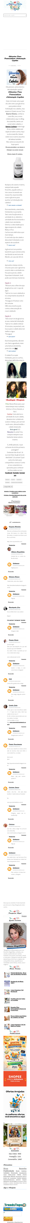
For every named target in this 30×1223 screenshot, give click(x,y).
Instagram (17, 620)
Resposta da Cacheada (16, 482)
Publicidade (8, 1171)
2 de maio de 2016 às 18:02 (14, 609)
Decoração (14, 1173)
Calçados (15, 1184)
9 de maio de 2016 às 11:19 (18, 733)
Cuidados (19, 479)
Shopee (11, 1184)
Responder (23, 543)
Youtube (16, 473)
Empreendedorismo (9, 1179)
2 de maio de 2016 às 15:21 (17, 553)
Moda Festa (22, 1175)
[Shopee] (15, 1086)
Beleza (25, 1176)
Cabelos (7, 479)
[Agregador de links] (13, 1210)
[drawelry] (15, 1146)
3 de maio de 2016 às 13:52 (18, 628)
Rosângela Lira (14, 607)
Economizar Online (22, 1181)
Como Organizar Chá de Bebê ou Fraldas (18, 1025)
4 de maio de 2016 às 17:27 (14, 746)
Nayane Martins (15, 527)
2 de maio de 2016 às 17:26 (14, 578)
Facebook (8, 473)
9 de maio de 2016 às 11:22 (18, 810)
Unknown (13, 65)
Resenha (7, 482)
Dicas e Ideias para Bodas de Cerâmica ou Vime (18, 1016)
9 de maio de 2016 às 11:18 (18, 691)
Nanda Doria (13, 640)
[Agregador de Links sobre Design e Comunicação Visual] (12, 1215)
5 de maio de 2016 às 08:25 (14, 826)
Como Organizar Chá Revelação (17, 990)
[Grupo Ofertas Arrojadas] (15, 1070)
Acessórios (6, 1176)
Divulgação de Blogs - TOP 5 (17, 982)
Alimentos (6, 1181)
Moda (17, 1171)
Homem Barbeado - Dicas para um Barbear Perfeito (18, 973)
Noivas (13, 1176)
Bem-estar (11, 1175)
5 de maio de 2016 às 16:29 (14, 854)
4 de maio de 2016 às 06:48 (14, 681)
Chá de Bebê (13, 1181)
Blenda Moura (14, 577)
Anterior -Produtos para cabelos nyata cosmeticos (15, 492)
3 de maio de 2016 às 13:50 (18, 565)
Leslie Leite (13, 705)
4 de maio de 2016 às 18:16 (14, 789)
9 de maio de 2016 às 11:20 (18, 774)
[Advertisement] (15, 34)
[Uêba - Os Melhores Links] (8, 1220)
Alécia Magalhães (18, 552)
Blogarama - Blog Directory (15, 1222)
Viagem (24, 1179)
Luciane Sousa (14, 787)
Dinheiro (18, 1179)
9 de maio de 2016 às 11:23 (18, 869)
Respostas (12, 545)
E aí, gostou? (10, 620)
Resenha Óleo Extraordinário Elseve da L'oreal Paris (18, 1008)
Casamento (23, 1173)
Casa (5, 1175)
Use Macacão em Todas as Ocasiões (18, 999)
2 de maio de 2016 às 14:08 (14, 528)
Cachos (13, 479)
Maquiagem (19, 1176)
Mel (16, 348)
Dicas (5, 1168)
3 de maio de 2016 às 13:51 (18, 596)
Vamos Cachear (11, 126)
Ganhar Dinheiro (22, 1178)
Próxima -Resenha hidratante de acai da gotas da (15, 496)
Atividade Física (18, 1183)
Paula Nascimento (15, 744)
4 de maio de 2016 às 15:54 (14, 707)
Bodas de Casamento (9, 1178)
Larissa (11, 824)
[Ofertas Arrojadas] (15, 1121)
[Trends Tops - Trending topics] (15, 1206)
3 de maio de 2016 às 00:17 (14, 642)
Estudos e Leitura (8, 1183)
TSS (10, 679)
